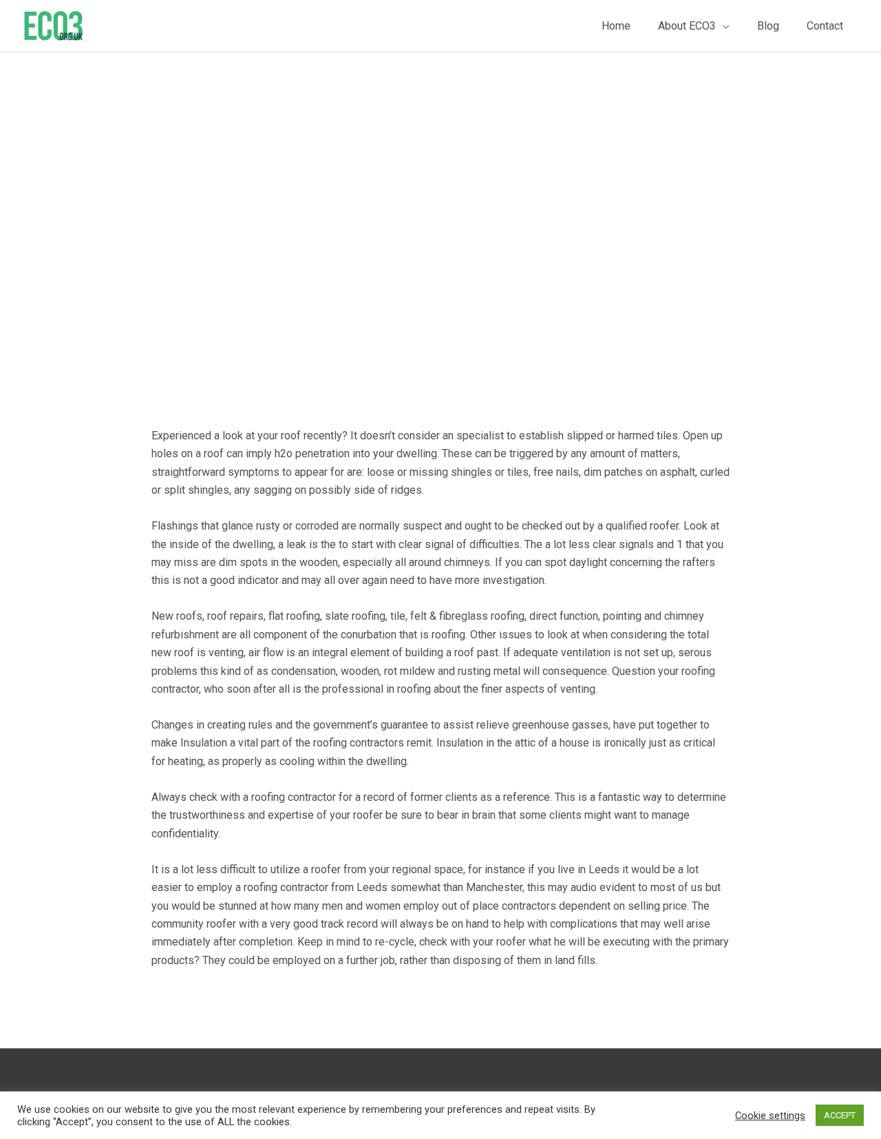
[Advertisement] (440, 155)
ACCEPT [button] (840, 1115)
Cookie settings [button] (770, 1115)
